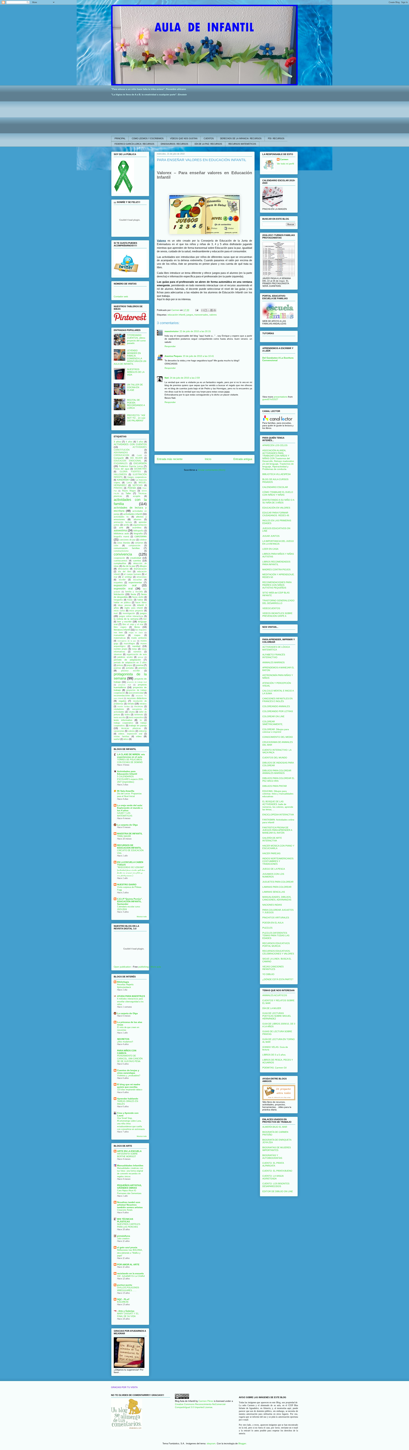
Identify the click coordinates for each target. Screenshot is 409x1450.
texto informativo (123, 720)
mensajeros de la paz (126, 641)
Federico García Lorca (131, 466)
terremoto (138, 715)
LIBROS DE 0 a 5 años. (274, 1054)
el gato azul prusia (127, 1247)
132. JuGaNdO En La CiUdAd (131, 1276)
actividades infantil (132, 514)
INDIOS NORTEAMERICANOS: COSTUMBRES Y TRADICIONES (278, 861)
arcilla (126, 525)
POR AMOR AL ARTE (128, 1264)
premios (143, 668)
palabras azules (125, 657)
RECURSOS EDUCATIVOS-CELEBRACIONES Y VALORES (278, 952)
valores (213, 314)
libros (137, 627)
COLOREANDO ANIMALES (276, 706)
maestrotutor (172, 331)
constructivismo (121, 551)
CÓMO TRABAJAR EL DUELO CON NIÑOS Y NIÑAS (277, 493)
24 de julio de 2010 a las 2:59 (185, 377)
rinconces (138, 706)
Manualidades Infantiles (130, 1165)
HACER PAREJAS (271, 853)
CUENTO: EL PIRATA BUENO (277, 1170)
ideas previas (124, 605)
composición (134, 545)
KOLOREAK (123, 1302)
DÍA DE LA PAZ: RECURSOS (208, 144)
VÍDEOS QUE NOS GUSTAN (183, 138)
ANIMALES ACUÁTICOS (274, 995)
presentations (280, 396)
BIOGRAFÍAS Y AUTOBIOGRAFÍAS (272, 1156)
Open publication (122, 966)
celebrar (143, 540)
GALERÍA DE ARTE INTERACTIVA (272, 839)
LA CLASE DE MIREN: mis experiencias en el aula (131, 755)
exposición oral (125, 585)
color (116, 545)
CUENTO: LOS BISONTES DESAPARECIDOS (275, 1185)
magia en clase (136, 633)
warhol (117, 739)
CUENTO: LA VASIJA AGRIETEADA (272, 1177)
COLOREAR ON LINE (273, 716)
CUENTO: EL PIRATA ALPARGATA (273, 1164)
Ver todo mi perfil (285, 163)
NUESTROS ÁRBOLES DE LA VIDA (135, 372)
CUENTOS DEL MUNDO (274, 757)
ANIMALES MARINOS (273, 662)
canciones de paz (127, 540)
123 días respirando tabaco (129, 1089)
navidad (136, 646)
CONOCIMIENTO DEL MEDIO (277, 737)
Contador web (121, 296)
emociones (142, 577)
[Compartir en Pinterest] (214, 310)
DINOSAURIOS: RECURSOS (174, 144)
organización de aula (137, 654)
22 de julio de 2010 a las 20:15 (195, 331)
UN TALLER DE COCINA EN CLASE (135, 387)
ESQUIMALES (120, 463)
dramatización (140, 569)
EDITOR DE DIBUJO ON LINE (277, 1191)
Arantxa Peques (173, 356)
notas (134, 649)
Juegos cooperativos (137, 477)
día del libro (124, 571)
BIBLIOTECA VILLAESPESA (276, 474)
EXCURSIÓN (140, 463)
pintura (120, 665)
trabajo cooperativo (123, 723)
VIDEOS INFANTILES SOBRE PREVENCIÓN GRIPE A (277, 614)
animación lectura (123, 522)
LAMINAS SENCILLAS (273, 892)
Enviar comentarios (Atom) (211, 470)
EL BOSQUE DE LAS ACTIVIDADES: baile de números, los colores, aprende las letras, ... (277, 805)
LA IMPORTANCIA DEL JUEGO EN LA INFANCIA (278, 542)
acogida (136, 496)
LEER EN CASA (270, 549)
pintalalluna (123, 1236)
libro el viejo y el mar (132, 624)
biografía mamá (121, 536)
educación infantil (176, 314)
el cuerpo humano (132, 574)
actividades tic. (121, 517)
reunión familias (123, 706)
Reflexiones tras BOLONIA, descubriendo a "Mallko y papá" (130, 1253)
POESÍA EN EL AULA (272, 922)
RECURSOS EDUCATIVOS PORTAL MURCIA (276, 944)
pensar (140, 657)
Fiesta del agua (121, 469)
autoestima (120, 530)
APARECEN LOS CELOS (274, 445)
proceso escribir (130, 671)
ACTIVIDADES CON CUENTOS (130, 444)
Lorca (129, 483)
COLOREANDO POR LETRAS (277, 711)
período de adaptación (127, 659)
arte (121, 527)
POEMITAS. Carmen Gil (274, 1067)
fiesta (133, 594)
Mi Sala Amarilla (125, 791)
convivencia (123, 554)
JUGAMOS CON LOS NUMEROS (273, 875)
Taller (128, 493)
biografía (138, 533)
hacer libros (141, 602)
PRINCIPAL (120, 138)
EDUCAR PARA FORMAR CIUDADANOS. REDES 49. (276, 514)
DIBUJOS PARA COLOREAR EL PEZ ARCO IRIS (278, 779)
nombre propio (120, 649)
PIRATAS (118, 488)
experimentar (135, 582)
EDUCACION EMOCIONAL (127, 461)
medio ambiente (139, 638)
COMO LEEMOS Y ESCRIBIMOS (148, 138)
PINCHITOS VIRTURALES (275, 917)
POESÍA (132, 488)
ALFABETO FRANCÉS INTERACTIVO (273, 656)
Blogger (242, 1443)
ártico (125, 739)
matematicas (120, 638)
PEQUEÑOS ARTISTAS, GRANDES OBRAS (129, 1186)
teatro (127, 715)
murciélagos (129, 643)
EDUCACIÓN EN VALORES (276, 507)
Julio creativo (123, 1238)
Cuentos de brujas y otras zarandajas (128, 1071)
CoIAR (139, 455)
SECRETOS (123, 1039)
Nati (167, 377)
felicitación (119, 594)
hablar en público (122, 602)
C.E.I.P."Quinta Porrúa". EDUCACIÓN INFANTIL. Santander (130, 901)
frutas (130, 600)
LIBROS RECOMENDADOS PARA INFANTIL (276, 563)
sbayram (211, 1443)
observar (118, 654)
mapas (137, 635)
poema (139, 665)
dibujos (143, 566)
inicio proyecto (136, 611)
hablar (140, 600)
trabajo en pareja (138, 725)
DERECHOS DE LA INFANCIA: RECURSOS (241, 138)
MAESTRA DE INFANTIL (130, 833)
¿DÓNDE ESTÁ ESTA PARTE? (277, 979)
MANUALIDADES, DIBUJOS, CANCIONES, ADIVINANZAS (276, 898)
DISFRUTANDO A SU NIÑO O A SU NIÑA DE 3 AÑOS (278, 501)
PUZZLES (267, 927)
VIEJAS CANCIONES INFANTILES (273, 968)
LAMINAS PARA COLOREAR (276, 887)
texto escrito (119, 717)
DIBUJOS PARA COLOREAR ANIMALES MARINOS (276, 771)
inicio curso (119, 611)
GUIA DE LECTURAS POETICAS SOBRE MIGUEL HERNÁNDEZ (276, 1016)
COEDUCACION (121, 455)
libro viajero (120, 627)
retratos (143, 704)
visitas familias (121, 736)
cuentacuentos (120, 561)
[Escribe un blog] (205, 310)
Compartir (119, 458)
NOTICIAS (138, 485)
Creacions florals (125, 1210)
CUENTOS (209, 138)
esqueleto (118, 582)
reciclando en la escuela (130, 1273)
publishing (143, 966)
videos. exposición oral (130, 734)
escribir (122, 580)
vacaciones (119, 731)
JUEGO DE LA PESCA (273, 869)
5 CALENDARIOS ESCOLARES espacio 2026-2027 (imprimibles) (130, 779)
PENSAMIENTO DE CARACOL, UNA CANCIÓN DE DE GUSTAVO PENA (130, 1059)
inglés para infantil (133, 608)
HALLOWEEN (120, 474)
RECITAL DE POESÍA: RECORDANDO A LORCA (136, 404)
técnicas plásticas (131, 728)
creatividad (135, 558)
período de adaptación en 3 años (130, 662)
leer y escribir (124, 621)
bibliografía (138, 531)
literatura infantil (122, 629)
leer (145, 619)
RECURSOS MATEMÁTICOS (242, 144)
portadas (130, 668)
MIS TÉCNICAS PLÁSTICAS (125, 1220)
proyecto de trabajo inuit (137, 682)
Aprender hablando (127, 1098)
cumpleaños (120, 563)
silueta (132, 712)
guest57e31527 (270, 399)
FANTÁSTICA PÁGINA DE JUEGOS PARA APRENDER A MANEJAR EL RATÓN (277, 830)
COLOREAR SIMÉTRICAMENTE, (272, 722)
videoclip (143, 731)
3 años (117, 441)
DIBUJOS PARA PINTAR (274, 786)
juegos (189, 314)
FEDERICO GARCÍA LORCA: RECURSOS (134, 144)
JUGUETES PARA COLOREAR (277, 882)
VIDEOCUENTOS (271, 608)
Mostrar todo (142, 917)
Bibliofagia (123, 982)
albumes (137, 519)
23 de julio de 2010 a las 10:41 (198, 356)
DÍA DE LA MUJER (271, 1008)
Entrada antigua (242, 459)
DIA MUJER (136, 458)
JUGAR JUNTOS (270, 536)
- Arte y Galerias (125, 1311)
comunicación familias (127, 548)
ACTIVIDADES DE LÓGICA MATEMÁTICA (276, 648)
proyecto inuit (124, 685)
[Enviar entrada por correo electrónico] (196, 310)
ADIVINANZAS (121, 453)
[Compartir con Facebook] (211, 310)
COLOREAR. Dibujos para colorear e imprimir (275, 730)
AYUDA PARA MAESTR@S (131, 996)
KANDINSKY (123, 479)
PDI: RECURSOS (276, 138)
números (137, 652)
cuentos (137, 560)
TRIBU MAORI (124, 836)
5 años (140, 442)
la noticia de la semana (126, 619)
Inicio (208, 459)
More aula (156, 966)
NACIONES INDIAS (272, 904)
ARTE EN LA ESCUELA (129, 1151)
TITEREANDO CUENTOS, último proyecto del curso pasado (136, 339)
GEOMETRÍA (140, 469)
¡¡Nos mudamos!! (125, 1041)
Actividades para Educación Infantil (127, 772)
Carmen (284, 159)
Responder (170, 346)
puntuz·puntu (124, 1285)
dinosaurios (123, 569)
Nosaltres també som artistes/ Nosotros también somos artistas (130, 1205)
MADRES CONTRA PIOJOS (276, 569)
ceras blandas (123, 543)
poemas (117, 668)
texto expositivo (136, 717)
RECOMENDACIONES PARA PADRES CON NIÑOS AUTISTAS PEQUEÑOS (276, 585)
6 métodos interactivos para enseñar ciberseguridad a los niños (130, 1002)
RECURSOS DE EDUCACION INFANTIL (129, 846)
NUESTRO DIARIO (126, 884)
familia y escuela (134, 592)
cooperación (119, 558)
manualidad (119, 635)
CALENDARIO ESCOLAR (275, 487)
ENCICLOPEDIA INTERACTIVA (278, 814)
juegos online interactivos (131, 616)
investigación (129, 613)
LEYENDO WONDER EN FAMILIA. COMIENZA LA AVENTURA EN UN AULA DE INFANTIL (130, 357)
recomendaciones (122, 696)
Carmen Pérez (206, 1401)
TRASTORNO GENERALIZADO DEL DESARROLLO (278, 601)
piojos (129, 665)
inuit (116, 613)
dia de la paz (128, 566)
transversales (201, 314)
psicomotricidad (136, 693)
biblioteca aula (121, 533)
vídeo (139, 736)
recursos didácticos (137, 698)
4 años (129, 442)
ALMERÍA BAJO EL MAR (274, 1127)
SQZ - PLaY (123, 1299)
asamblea (136, 528)
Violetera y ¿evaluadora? (128, 1075)
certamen (139, 543)
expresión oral (123, 588)
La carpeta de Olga (127, 825)
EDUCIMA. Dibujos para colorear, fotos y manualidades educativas (277, 794)
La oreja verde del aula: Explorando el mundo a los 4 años (130, 808)
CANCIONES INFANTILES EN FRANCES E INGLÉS (277, 699)
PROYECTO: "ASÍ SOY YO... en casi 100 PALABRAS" (136, 418)
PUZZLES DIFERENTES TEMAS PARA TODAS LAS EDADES (275, 936)
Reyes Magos (129, 491)
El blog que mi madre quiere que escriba (128, 1085)
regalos (122, 701)
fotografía (118, 600)
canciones (141, 536)
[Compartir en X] (208, 310)
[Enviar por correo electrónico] (202, 310)
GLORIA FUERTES (130, 472)
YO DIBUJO (268, 974)
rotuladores (119, 709)
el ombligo (127, 577)
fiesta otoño (137, 597)
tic (141, 720)
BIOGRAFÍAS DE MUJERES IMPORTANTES (276, 1148)
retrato (130, 703)
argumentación (140, 525)
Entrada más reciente (169, 459)
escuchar (137, 580)
